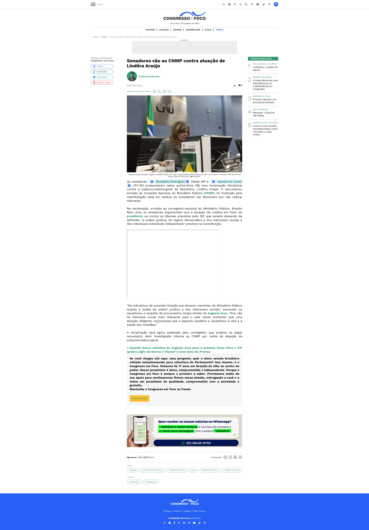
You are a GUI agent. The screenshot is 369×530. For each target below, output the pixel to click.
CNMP (193, 470)
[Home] (184, 16)
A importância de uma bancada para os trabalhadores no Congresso (265, 84)
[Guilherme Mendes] (132, 76)
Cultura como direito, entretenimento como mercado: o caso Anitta (265, 130)
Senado (133, 470)
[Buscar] (276, 4)
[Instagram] (252, 4)
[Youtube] (257, 4)
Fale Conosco (200, 511)
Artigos (177, 30)
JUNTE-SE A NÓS (139, 399)
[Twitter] (240, 4)
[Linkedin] (246, 4)
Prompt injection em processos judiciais (264, 101)
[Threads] (269, 4)
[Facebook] (235, 4)
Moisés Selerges (262, 77)
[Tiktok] (264, 4)
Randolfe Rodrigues (170, 181)
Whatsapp (102, 72)
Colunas (164, 30)
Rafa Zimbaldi (260, 109)
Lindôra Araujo (231, 470)
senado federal (210, 470)
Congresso (150, 482)
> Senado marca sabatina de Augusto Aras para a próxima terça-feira (180, 347)
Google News (104, 83)
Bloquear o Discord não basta (264, 114)
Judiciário (134, 482)
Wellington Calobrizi (265, 64)
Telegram (102, 77)
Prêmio (219, 30)
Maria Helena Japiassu (265, 123)
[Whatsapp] (224, 4)
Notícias (150, 30)
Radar (208, 30)
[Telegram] (229, 4)
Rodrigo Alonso (262, 96)
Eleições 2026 (193, 30)
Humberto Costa (177, 470)
